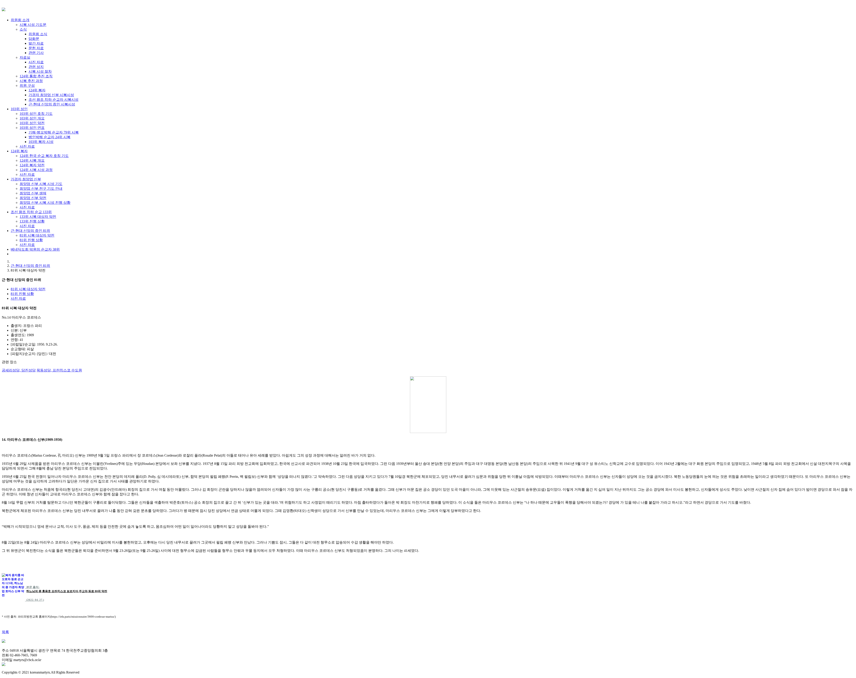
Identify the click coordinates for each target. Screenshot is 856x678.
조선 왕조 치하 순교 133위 (31, 212)
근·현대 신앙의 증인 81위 (30, 231)
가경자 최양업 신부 (26, 179)
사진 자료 (18, 298)
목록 (5, 632)
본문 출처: (32, 587)
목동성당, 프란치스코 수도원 (59, 370)
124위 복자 (19, 151)
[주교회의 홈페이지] (3, 665)
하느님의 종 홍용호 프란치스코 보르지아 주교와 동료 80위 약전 (66, 591)
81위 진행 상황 (22, 294)
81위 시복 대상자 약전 (28, 289)
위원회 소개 (20, 20)
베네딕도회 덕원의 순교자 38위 (35, 249)
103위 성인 (19, 109)
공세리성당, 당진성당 (19, 370)
